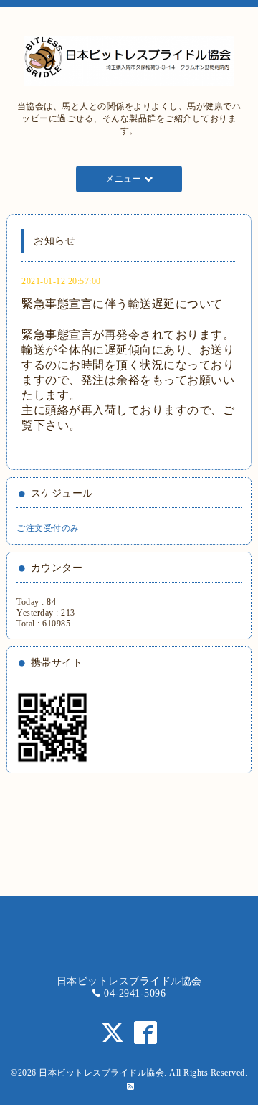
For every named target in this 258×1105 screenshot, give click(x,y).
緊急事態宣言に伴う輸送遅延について (122, 304)
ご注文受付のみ (48, 528)
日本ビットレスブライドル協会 (101, 1073)
